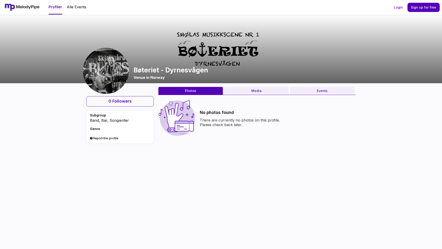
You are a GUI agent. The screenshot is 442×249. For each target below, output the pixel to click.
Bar (104, 120)
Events (322, 91)
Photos (190, 91)
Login (398, 7)
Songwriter (119, 120)
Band (94, 120)
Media (256, 91)
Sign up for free (423, 7)
